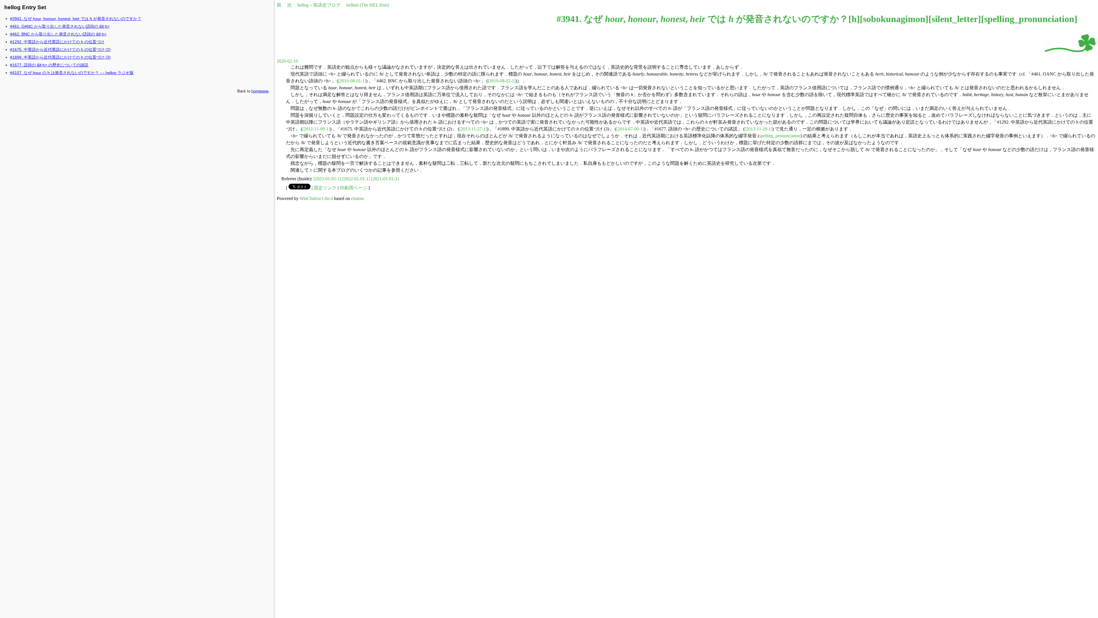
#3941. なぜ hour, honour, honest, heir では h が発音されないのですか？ (75, 18)
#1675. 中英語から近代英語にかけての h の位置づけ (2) (60, 49)
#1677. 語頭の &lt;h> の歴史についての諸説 (49, 65)
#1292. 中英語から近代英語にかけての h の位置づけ (57, 41)
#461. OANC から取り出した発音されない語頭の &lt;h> (60, 26)
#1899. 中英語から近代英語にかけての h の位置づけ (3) (60, 57)
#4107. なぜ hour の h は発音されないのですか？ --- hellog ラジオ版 (72, 72)
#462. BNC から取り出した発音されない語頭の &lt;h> (58, 34)
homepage (259, 91)
